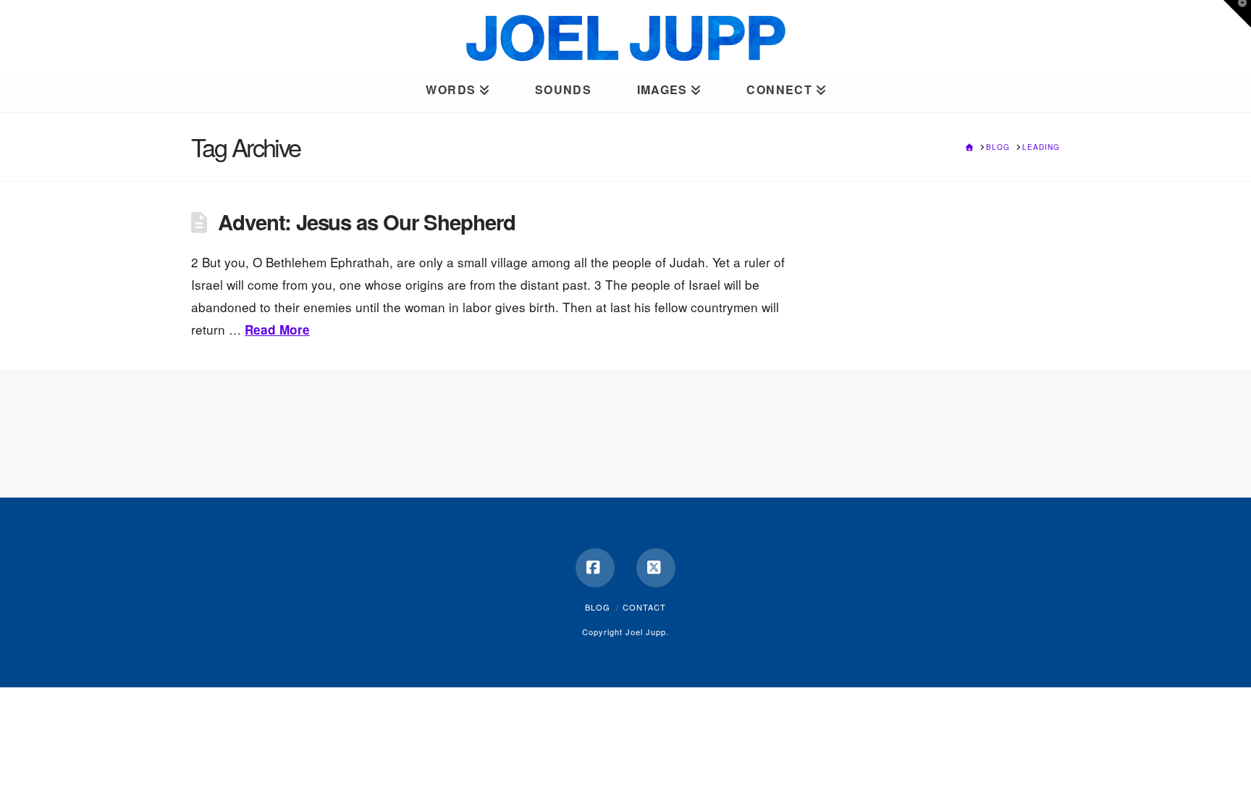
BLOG (597, 607)
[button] (1237, 14)
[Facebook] (595, 567)
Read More (277, 329)
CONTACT (644, 607)
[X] (655, 567)
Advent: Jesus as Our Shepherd (366, 221)
